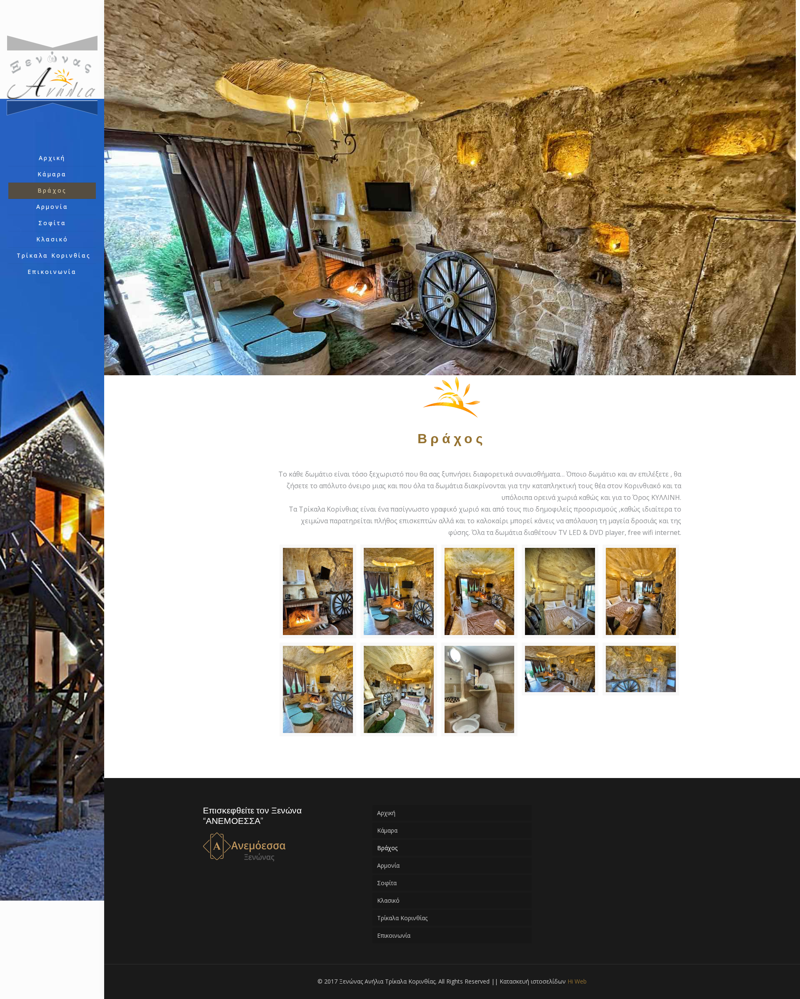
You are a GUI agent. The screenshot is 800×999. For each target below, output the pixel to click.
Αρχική (386, 813)
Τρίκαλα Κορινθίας (402, 918)
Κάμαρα (387, 830)
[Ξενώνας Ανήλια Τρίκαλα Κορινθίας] (52, 75)
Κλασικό (388, 900)
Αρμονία (388, 865)
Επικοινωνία (393, 935)
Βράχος (387, 848)
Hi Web (577, 981)
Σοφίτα (387, 883)
